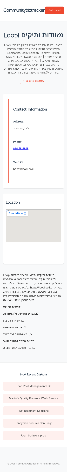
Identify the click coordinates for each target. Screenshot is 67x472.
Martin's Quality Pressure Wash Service (33, 398)
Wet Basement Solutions (34, 410)
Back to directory (33, 80)
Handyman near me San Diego (33, 423)
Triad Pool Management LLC (33, 386)
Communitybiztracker (24, 10)
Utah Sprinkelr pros (33, 435)
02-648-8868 (20, 148)
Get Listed (54, 10)
